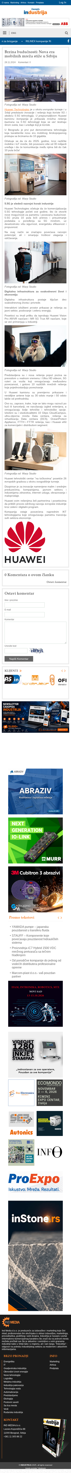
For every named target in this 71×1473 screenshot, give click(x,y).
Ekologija (8, 1398)
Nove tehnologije (12, 1375)
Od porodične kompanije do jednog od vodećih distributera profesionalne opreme (36, 964)
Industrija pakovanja (14, 1385)
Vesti (6, 1409)
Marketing (14, 2)
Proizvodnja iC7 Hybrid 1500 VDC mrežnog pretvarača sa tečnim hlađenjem (34, 951)
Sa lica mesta (10, 1405)
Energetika (9, 1361)
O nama (5, 2)
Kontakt (31, 2)
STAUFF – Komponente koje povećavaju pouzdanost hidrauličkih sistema (35, 939)
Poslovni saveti (11, 1402)
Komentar (9, 619)
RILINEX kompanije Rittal (21, 41)
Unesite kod (10, 646)
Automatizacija (11, 1392)
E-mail (8, 609)
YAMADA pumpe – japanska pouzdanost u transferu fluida (30, 928)
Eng (13, 33)
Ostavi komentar (56, 582)
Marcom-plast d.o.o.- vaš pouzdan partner (33, 974)
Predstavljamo (11, 1395)
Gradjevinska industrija (15, 1368)
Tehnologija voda (12, 1388)
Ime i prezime (11, 600)
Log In (62, 2)
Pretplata (40, 2)
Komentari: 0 (24, 62)
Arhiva (23, 2)
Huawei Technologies (17, 109)
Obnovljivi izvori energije (16, 1371)
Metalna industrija (12, 1382)
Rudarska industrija (13, 1412)
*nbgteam (42, 1468)
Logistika (8, 1378)
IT (4, 1365)
